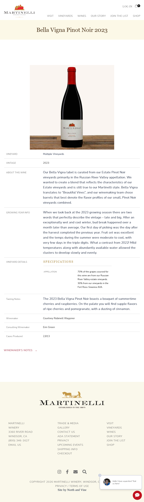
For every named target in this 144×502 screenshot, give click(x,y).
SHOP (110, 445)
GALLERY (64, 428)
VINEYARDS (114, 428)
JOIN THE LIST (116, 440)
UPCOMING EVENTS (70, 445)
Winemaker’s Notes (18, 350)
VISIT (110, 423)
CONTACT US (66, 432)
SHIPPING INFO (68, 449)
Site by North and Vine (72, 490)
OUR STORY (114, 436)
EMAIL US (14, 445)
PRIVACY (63, 440)
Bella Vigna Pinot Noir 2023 (72, 29)
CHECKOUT (65, 453)
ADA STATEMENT (69, 436)
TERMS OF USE (79, 486)
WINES (111, 432)
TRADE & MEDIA (68, 423)
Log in (127, 6)
